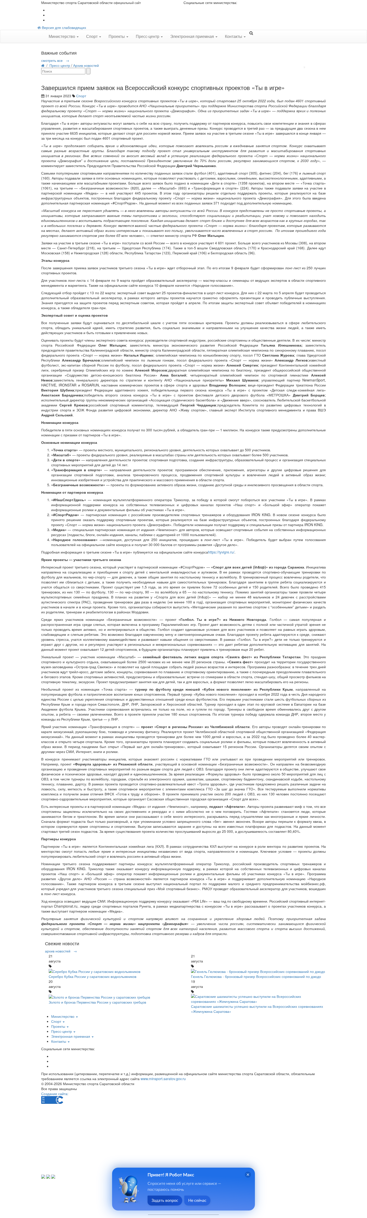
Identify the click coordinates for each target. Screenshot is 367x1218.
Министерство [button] (62, 36)
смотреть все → (55, 60)
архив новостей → (61, 950)
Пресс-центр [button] (148, 36)
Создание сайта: (54, 1093)
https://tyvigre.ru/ (221, 552)
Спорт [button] (92, 36)
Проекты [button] (117, 36)
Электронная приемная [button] (192, 36)
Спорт (81, 95)
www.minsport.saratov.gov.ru (163, 1078)
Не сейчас (197, 1201)
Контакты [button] (234, 36)
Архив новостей (86, 65)
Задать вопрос (165, 1201)
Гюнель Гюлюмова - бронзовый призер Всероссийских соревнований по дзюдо (256, 976)
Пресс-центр (59, 65)
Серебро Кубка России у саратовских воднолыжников (92, 976)
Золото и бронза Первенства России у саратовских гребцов (97, 1002)
